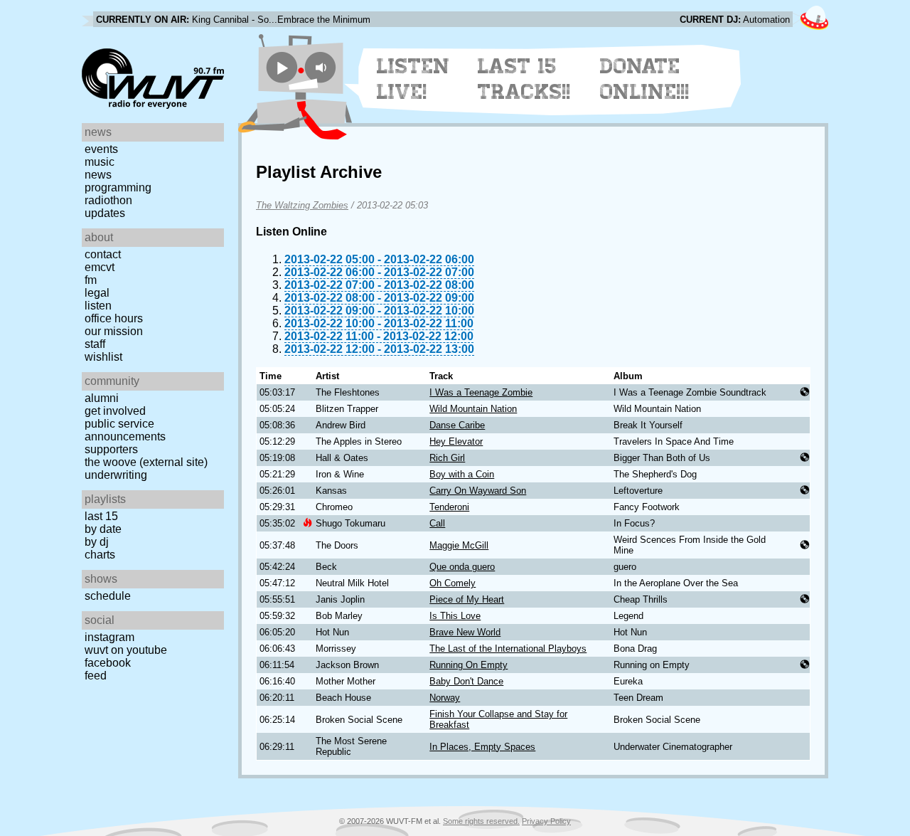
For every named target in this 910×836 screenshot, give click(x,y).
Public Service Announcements (125, 430)
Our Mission (114, 331)
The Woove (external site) (146, 462)
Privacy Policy (546, 821)
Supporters (111, 449)
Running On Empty (468, 665)
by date (103, 529)
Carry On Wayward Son (477, 490)
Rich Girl (447, 458)
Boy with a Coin (461, 474)
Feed (96, 676)
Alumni (102, 398)
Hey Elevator (456, 441)
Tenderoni (449, 507)
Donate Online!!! (645, 79)
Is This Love (455, 615)
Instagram (109, 637)
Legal (97, 293)
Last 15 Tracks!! (524, 79)
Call (437, 523)
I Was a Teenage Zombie (480, 392)
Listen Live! (413, 79)
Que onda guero (462, 566)
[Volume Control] (322, 67)
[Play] (282, 67)
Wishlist (103, 357)
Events (101, 149)
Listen (98, 306)
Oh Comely (452, 583)
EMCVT (99, 267)
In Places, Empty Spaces (482, 746)
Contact (103, 254)
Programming (118, 187)
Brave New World (464, 632)
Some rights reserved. (481, 821)
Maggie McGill (458, 545)
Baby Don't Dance (466, 681)
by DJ (97, 542)
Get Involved (115, 411)
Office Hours (114, 318)
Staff (95, 344)
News (98, 175)
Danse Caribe (457, 425)
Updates (105, 213)
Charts (100, 555)
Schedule (108, 596)
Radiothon (108, 200)
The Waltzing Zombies (302, 205)
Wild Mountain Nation (473, 408)
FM (91, 280)
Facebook (108, 663)
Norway (444, 697)
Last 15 (101, 516)
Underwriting (116, 475)
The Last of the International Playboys (508, 648)
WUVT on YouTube (126, 650)
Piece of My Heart (466, 599)
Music (99, 162)
